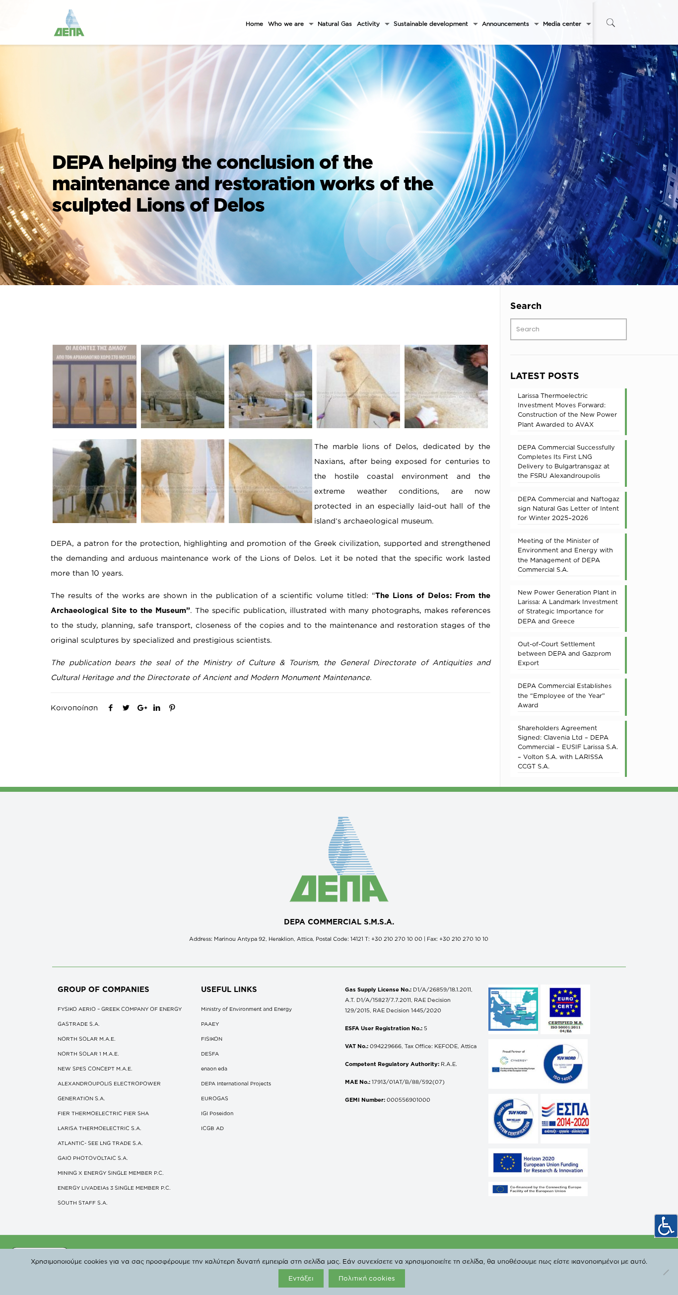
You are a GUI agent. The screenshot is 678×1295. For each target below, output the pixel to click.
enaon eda (214, 1068)
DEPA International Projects (236, 1083)
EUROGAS (214, 1098)
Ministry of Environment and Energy (246, 1009)
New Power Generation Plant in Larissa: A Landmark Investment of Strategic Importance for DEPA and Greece (568, 606)
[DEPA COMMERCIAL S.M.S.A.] (69, 22)
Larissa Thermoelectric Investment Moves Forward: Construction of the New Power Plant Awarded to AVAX (567, 410)
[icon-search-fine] (610, 22)
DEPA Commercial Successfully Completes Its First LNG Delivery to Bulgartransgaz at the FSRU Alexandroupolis (566, 461)
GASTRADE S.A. (79, 1024)
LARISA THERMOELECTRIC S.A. (99, 1128)
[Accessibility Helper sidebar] (666, 1226)
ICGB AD (212, 1128)
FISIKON (211, 1039)
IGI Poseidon (217, 1113)
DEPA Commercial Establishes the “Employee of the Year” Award (564, 695)
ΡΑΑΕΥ (210, 1024)
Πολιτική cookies (367, 1278)
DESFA (210, 1054)
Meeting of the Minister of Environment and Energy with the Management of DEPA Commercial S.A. (565, 555)
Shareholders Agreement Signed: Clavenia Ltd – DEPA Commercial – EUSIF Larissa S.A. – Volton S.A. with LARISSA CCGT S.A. (568, 746)
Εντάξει (301, 1278)
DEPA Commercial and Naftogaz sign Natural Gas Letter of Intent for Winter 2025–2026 (568, 508)
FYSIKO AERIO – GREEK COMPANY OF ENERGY (120, 1009)
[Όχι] (666, 1272)
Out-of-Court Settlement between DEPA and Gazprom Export (564, 653)
